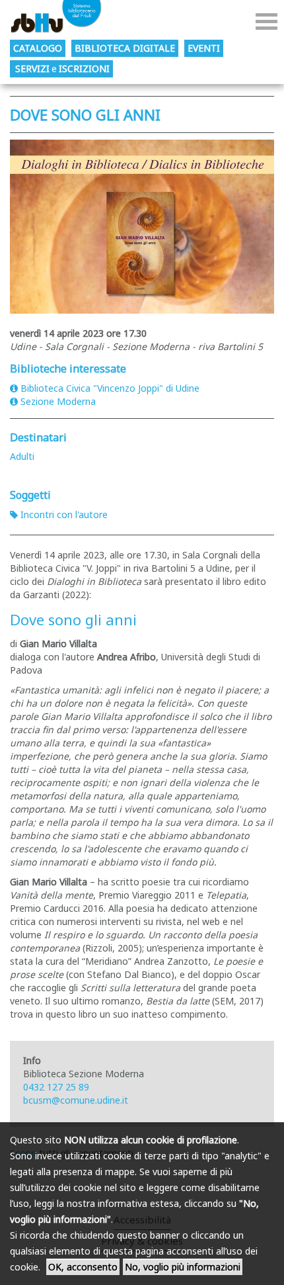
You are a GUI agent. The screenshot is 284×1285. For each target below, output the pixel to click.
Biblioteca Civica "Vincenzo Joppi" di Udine (109, 388)
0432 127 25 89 (56, 1087)
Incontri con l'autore (64, 514)
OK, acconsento (83, 1267)
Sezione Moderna (58, 401)
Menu (266, 21)
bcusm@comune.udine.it (75, 1100)
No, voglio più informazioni (182, 1267)
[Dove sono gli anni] (142, 227)
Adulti (22, 456)
